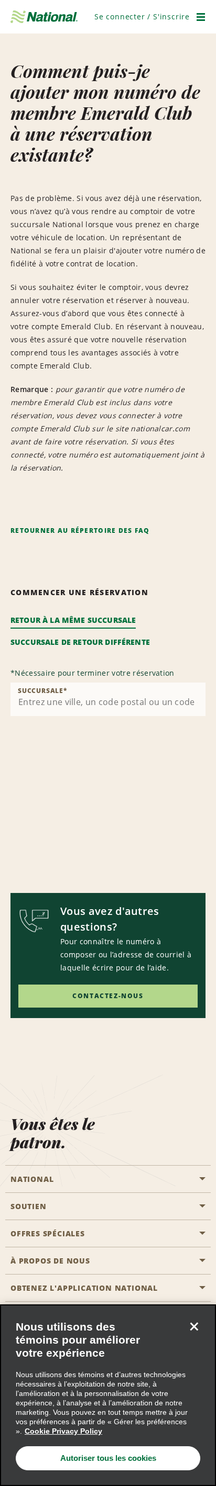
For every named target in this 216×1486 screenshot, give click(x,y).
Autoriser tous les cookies (108, 1458)
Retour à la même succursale (73, 620)
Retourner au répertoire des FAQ (80, 530)
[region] (108, 1395)
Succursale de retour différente (80, 642)
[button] (142, 16)
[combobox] (108, 699)
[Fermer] (194, 1326)
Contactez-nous (107, 995)
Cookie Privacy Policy (63, 1431)
